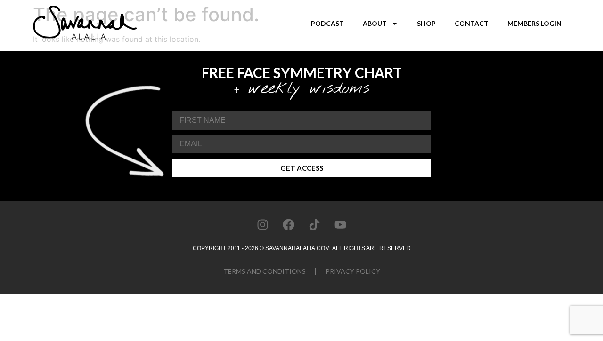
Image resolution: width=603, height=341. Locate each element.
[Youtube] (340, 224)
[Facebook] (289, 224)
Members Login (534, 23)
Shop (426, 23)
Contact (472, 23)
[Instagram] (263, 224)
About (375, 23)
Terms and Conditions (264, 271)
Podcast (327, 23)
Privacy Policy (353, 271)
